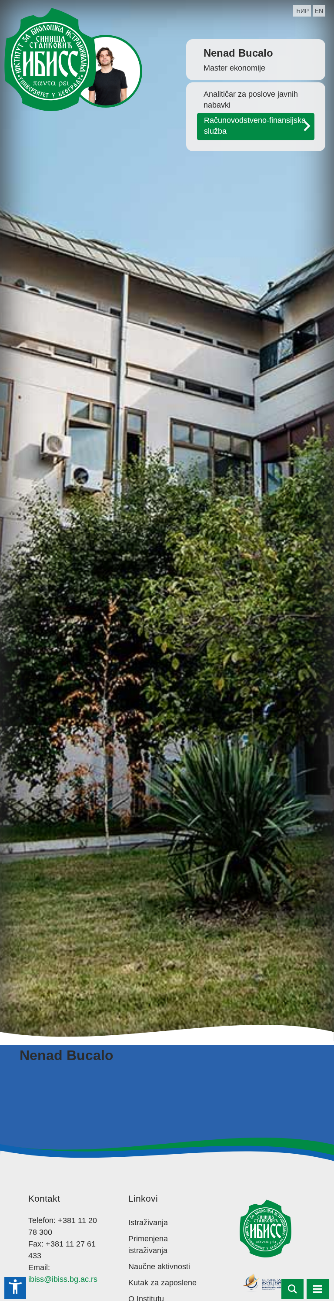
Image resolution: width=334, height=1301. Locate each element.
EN (319, 10)
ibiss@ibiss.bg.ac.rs (62, 1279)
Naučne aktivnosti (159, 1266)
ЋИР (302, 10)
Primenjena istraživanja (148, 1244)
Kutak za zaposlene (162, 1282)
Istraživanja (148, 1222)
